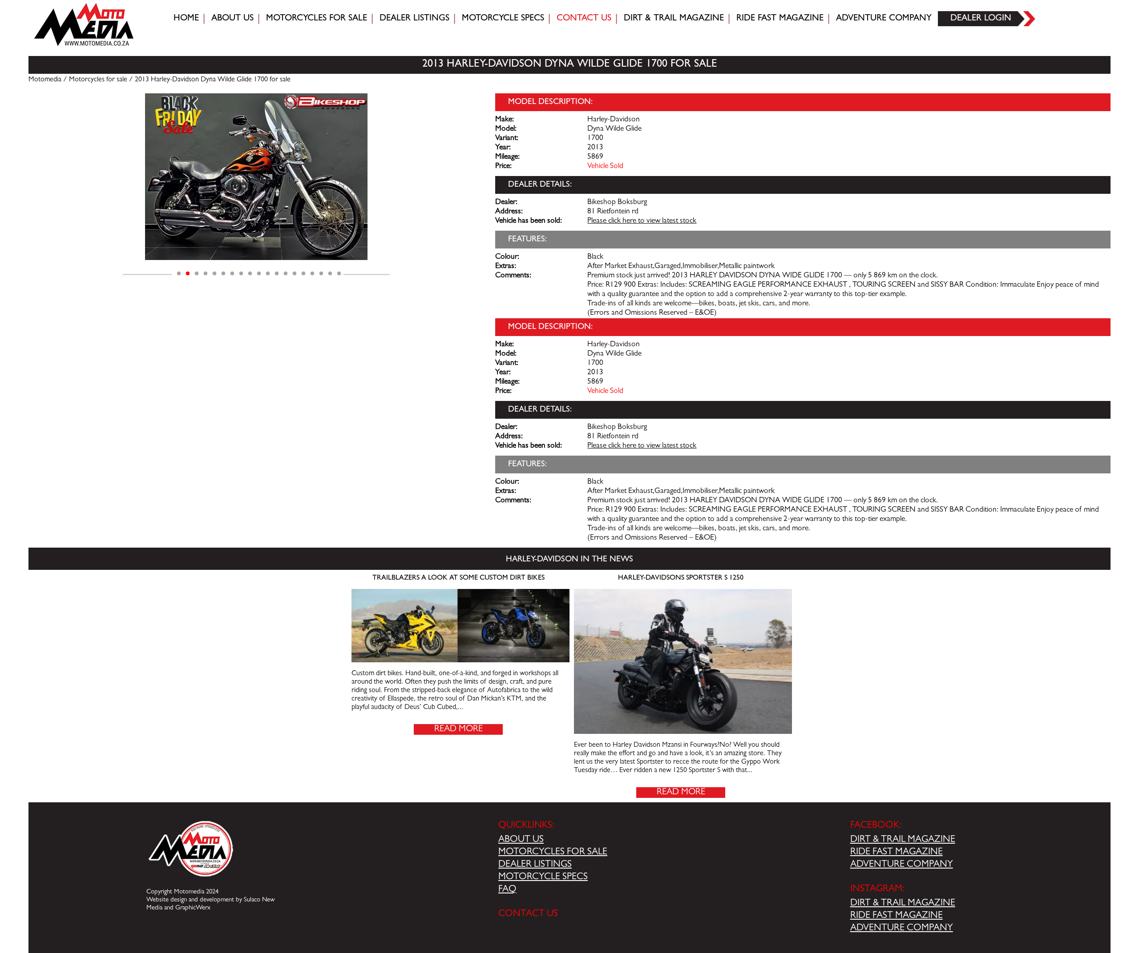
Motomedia (44, 80)
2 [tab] (187, 273)
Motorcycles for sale (316, 18)
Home (186, 18)
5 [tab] (214, 273)
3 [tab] (196, 273)
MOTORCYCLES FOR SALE (552, 852)
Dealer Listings (414, 18)
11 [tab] (267, 273)
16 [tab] (312, 273)
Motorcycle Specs (503, 18)
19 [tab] (339, 273)
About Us (232, 18)
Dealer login (980, 18)
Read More (458, 729)
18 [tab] (330, 273)
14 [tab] (294, 273)
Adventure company (884, 18)
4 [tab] (205, 273)
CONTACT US (528, 914)
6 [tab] (223, 273)
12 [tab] (276, 273)
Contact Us (584, 18)
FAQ (507, 890)
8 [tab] (241, 273)
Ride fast (780, 18)
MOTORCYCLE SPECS (543, 877)
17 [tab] (321, 273)
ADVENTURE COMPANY (901, 865)
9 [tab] (250, 273)
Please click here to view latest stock (641, 221)
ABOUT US (521, 840)
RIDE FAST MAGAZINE (896, 852)
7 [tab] (232, 273)
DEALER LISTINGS (535, 865)
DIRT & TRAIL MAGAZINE (902, 840)
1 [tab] (178, 273)
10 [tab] (258, 273)
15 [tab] (303, 273)
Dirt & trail (674, 18)
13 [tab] (285, 273)
